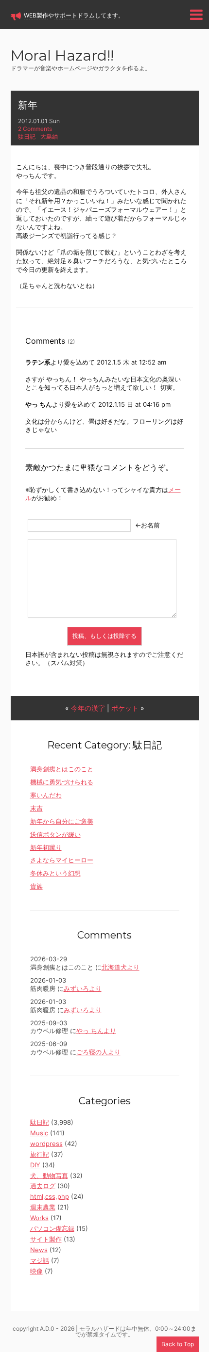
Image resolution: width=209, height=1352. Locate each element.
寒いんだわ (46, 795)
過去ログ (42, 1186)
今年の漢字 (88, 708)
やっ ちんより (96, 1030)
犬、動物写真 (49, 1175)
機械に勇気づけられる (61, 782)
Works (39, 1218)
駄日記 (26, 136)
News (39, 1250)
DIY (35, 1165)
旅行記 (39, 1154)
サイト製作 (46, 1239)
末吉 (36, 808)
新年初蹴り (46, 847)
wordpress (46, 1143)
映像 (36, 1271)
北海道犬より (120, 967)
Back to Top (177, 1344)
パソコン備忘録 (52, 1228)
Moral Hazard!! (62, 56)
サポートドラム (74, 15)
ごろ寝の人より (98, 1052)
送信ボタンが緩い (55, 834)
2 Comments (35, 128)
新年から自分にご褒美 (61, 821)
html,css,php (49, 1196)
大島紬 (49, 136)
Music (39, 1133)
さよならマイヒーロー (61, 860)
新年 (27, 105)
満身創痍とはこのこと (61, 769)
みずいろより (83, 988)
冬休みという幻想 (55, 873)
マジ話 (39, 1260)
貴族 (36, 886)
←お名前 (147, 525)
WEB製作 (36, 15)
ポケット (125, 708)
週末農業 (42, 1207)
